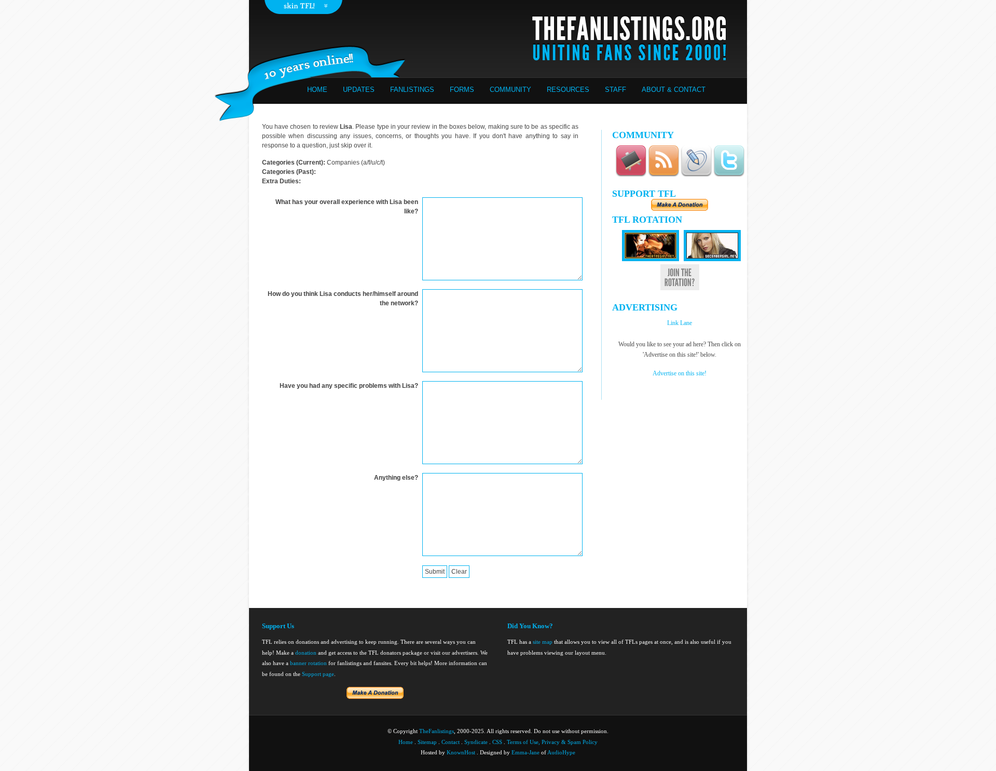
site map (542, 642)
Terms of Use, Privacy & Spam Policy (552, 742)
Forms (462, 89)
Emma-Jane (525, 752)
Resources (568, 89)
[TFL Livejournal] (696, 174)
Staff (615, 89)
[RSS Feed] (663, 174)
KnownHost (461, 752)
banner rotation (308, 663)
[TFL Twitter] (728, 174)
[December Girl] (712, 259)
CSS (497, 742)
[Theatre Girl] (650, 259)
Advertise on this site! (680, 373)
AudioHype (561, 752)
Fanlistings (412, 89)
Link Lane (679, 323)
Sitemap (427, 742)
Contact (450, 742)
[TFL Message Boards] (630, 174)
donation (305, 653)
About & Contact (674, 89)
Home (317, 89)
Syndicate (476, 742)
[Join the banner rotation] (679, 288)
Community (510, 89)
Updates (359, 89)
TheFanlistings (436, 731)
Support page (318, 674)
